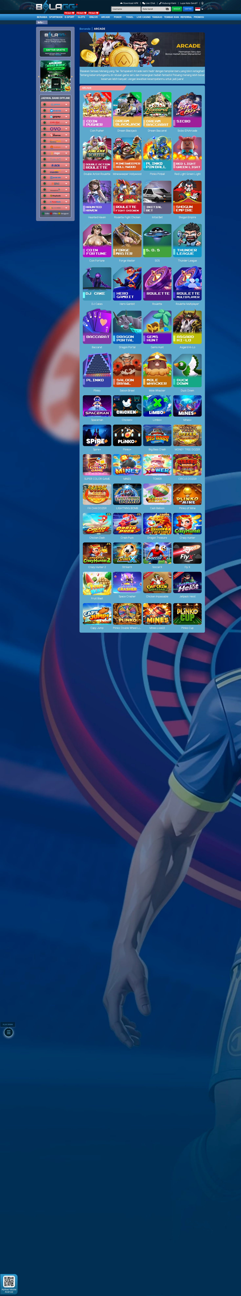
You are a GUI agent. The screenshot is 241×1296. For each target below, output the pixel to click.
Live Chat (150, 3)
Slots (81, 17)
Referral (186, 17)
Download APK (131, 3)
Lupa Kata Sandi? (189, 3)
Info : (41, 22)
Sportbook (56, 17)
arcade (105, 17)
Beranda (42, 17)
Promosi (199, 17)
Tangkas (157, 17)
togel (129, 17)
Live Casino (144, 17)
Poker (117, 17)
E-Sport (69, 17)
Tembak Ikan (171, 17)
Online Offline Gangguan (56, 213)
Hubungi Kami (169, 3)
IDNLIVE (93, 17)
